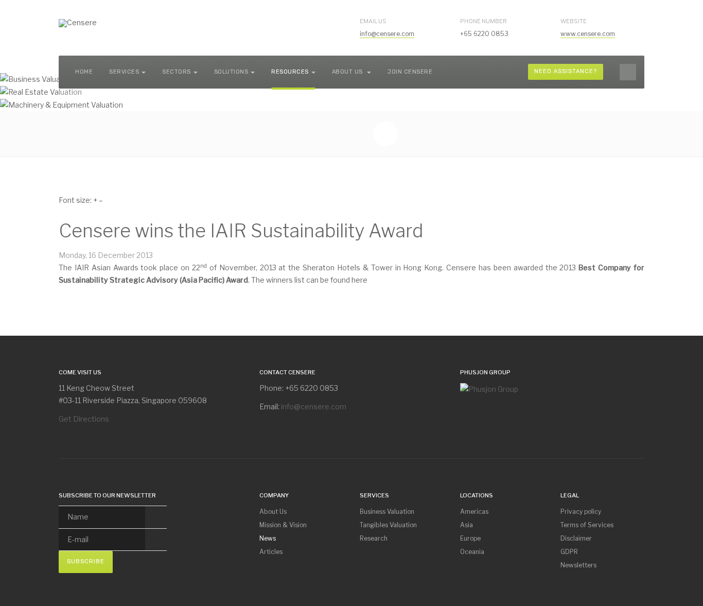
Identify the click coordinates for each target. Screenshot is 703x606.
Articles (271, 552)
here (359, 279)
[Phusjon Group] (489, 388)
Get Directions (84, 418)
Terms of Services (586, 525)
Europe (470, 538)
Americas (474, 511)
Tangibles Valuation (388, 525)
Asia (466, 525)
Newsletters (578, 565)
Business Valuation (387, 511)
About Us (348, 71)
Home (84, 71)
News (267, 538)
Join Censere (410, 71)
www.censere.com (587, 34)
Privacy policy (580, 511)
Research (374, 538)
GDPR (569, 552)
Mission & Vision (283, 525)
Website (573, 21)
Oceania (472, 552)
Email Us (373, 21)
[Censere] (78, 23)
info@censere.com (387, 34)
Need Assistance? (565, 71)
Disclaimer (576, 538)
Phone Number (483, 21)
